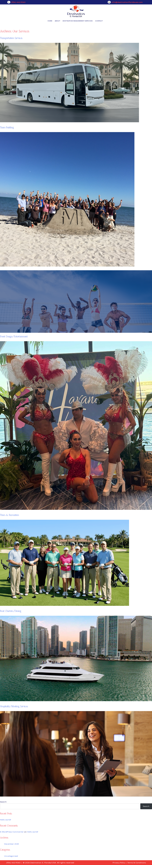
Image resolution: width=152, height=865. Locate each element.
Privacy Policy (119, 863)
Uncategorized (11, 856)
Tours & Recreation (9, 515)
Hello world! (5, 820)
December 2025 (11, 844)
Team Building (7, 127)
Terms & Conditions (136, 863)
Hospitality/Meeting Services (14, 706)
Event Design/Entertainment (14, 336)
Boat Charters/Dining (10, 611)
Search (3, 802)
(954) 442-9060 (18, 2)
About (57, 21)
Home (50, 21)
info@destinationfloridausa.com (127, 2)
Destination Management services (78, 21)
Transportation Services (11, 38)
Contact (99, 21)
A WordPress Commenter (12, 832)
